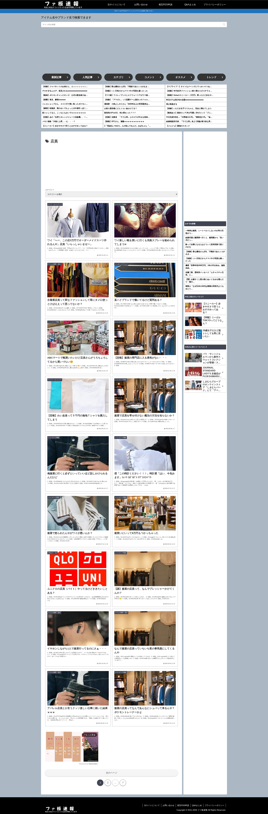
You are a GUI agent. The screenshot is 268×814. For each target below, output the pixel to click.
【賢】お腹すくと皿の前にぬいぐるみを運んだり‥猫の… (205, 280)
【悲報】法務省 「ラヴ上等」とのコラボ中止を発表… (127, 117)
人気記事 (87, 77)
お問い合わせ (168, 805)
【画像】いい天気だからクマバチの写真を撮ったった (126, 91)
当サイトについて (152, 805)
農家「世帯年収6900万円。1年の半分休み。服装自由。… (205, 266)
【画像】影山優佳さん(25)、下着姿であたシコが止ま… (126, 86)
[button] (224, 24)
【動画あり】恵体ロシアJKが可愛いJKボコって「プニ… (189, 113)
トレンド (211, 77)
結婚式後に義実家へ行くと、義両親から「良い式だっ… (205, 239)
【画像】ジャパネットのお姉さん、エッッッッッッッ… (65, 86)
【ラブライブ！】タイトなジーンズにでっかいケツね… (189, 86)
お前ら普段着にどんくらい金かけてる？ (120, 108)
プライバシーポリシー (214, 805)
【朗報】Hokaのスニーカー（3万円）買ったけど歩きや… (189, 95)
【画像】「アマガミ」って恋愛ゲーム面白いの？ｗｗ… (127, 100)
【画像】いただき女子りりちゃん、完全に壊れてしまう (189, 108)
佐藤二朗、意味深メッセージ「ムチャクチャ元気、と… (205, 273)
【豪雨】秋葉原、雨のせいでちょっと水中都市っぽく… (65, 108)
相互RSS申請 (183, 805)
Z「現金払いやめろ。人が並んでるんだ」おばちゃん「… (127, 126)
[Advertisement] (134, 50)
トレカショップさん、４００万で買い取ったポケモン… (65, 104)
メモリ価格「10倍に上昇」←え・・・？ (58, 121)
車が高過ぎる (171, 104)
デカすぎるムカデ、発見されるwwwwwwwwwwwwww (64, 91)
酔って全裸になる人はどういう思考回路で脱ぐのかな (205, 245)
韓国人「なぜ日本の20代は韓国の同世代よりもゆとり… (205, 287)
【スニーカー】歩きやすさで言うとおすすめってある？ (65, 126)
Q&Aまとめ (197, 805)
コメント (149, 77)
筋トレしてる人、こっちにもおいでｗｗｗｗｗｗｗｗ (64, 113)
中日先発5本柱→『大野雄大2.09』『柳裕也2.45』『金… (189, 117)
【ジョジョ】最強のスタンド (178, 126)
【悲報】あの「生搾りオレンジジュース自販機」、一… (65, 117)
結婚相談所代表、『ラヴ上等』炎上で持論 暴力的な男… (189, 121)
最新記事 (57, 77)
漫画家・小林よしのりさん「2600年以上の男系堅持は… (127, 104)
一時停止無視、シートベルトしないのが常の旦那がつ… (205, 232)
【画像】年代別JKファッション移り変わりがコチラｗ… (189, 91)
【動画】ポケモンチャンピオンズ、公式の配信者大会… (65, 95)
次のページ (111, 773)
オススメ (180, 77)
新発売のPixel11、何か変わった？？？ (120, 113)
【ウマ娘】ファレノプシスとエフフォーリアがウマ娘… (127, 95)
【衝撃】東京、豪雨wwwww (54, 100)
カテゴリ (118, 77)
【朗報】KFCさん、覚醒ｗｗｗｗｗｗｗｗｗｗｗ (124, 121)
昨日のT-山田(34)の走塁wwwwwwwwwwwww (185, 100)
